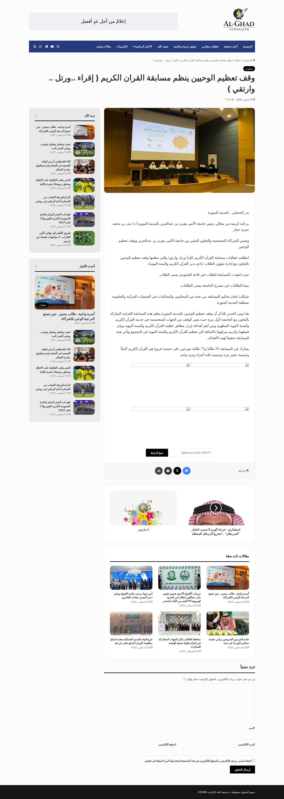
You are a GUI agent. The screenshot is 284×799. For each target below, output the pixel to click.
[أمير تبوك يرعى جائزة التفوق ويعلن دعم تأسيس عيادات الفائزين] (131, 578)
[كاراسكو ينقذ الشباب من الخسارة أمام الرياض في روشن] (84, 202)
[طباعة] (159, 471)
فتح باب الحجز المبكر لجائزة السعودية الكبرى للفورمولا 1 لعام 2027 (55, 218)
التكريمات (122, 46)
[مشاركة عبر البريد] (168, 471)
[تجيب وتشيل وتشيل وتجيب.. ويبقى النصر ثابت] (84, 149)
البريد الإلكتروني (246, 744)
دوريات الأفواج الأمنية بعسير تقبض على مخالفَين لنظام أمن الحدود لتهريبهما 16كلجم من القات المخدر (182, 597)
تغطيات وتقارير (210, 46)
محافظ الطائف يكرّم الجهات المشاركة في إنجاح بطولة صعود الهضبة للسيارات (180, 642)
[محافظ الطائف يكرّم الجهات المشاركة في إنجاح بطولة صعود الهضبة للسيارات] (179, 623)
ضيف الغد (162, 46)
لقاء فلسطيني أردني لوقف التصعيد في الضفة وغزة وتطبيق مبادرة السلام (53, 165)
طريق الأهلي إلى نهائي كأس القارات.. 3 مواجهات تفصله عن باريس (53, 237)
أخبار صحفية (231, 46)
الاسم (252, 727)
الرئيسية (247, 46)
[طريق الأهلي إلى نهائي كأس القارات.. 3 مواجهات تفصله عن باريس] (84, 238)
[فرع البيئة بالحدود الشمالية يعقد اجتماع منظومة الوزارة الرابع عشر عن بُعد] (131, 623)
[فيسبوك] (186, 471)
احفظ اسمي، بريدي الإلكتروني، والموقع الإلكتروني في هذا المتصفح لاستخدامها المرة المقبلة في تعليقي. (198, 760)
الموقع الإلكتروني (167, 744)
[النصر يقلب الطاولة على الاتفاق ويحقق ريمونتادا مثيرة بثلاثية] (84, 185)
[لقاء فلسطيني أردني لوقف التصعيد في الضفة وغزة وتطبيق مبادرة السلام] (84, 166)
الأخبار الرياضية (143, 46)
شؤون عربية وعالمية (185, 46)
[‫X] (177, 471)
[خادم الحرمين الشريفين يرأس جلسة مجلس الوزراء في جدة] (228, 623)
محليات (237, 60)
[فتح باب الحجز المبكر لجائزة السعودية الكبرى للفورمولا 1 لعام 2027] (84, 219)
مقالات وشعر (103, 46)
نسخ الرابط (157, 452)
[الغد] (239, 19)
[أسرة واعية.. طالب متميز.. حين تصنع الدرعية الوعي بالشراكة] (228, 578)
